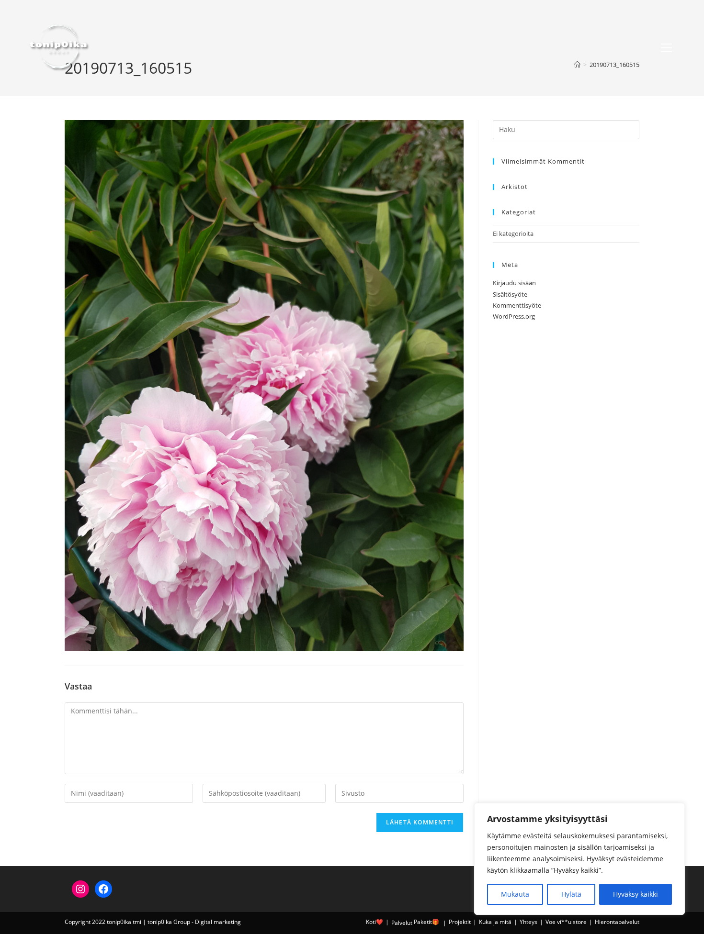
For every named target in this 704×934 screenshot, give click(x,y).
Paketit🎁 (426, 922)
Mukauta (515, 894)
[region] (579, 859)
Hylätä (571, 894)
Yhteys (528, 922)
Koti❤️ (374, 922)
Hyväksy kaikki (635, 894)
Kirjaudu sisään (514, 282)
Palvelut (401, 923)
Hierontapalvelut (617, 922)
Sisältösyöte (510, 294)
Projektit (460, 922)
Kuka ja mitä (495, 922)
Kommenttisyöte (517, 305)
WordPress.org (514, 316)
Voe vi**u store (566, 922)
